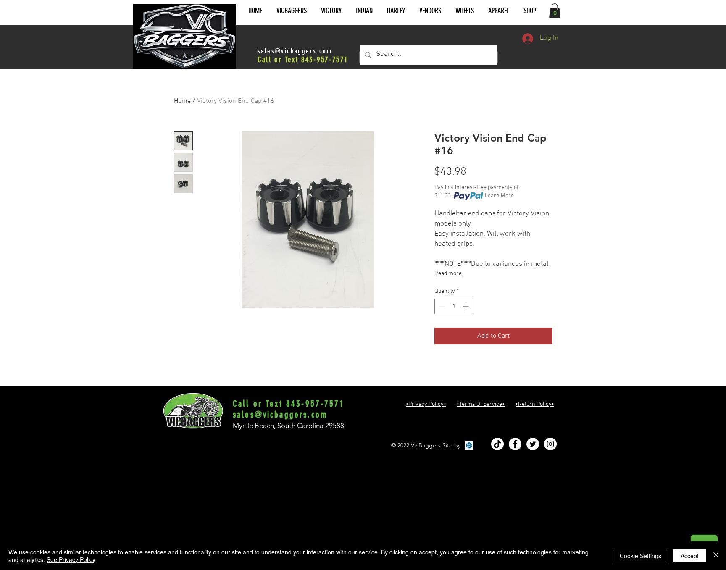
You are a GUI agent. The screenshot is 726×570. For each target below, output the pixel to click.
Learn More (499, 196)
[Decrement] (441, 306)
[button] (291, 10)
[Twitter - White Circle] (532, 444)
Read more (448, 273)
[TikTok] (497, 444)
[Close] (716, 555)
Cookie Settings (640, 556)
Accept (690, 556)
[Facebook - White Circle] (515, 444)
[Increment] (466, 306)
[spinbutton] (453, 306)
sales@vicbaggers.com (295, 51)
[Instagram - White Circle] (550, 444)
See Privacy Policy (71, 559)
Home (182, 101)
